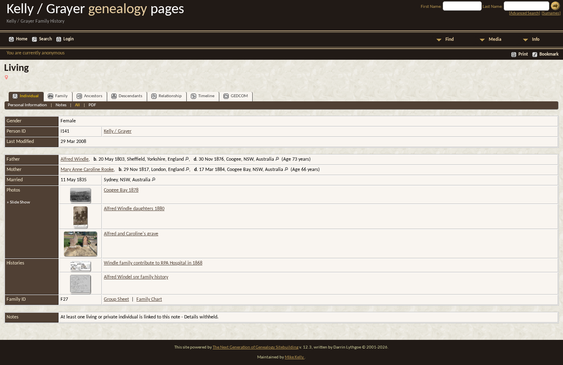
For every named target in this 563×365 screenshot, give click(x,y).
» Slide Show (18, 202)
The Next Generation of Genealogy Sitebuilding (255, 347)
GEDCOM (239, 96)
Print (523, 54)
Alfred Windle (75, 159)
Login (68, 39)
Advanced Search (524, 13)
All (77, 105)
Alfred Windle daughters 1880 (134, 208)
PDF (92, 105)
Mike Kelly (295, 357)
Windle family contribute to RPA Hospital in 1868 (153, 263)
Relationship (170, 96)
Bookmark (549, 54)
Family (61, 96)
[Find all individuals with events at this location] (187, 159)
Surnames (551, 13)
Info (536, 39)
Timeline (206, 96)
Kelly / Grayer (117, 131)
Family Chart (149, 299)
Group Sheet (116, 299)
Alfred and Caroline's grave (131, 234)
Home (22, 39)
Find (450, 39)
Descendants (130, 96)
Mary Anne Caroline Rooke (87, 169)
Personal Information (27, 105)
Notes (61, 105)
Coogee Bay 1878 (121, 190)
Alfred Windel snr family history (136, 277)
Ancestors (93, 96)
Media (495, 39)
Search (45, 39)
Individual (29, 96)
